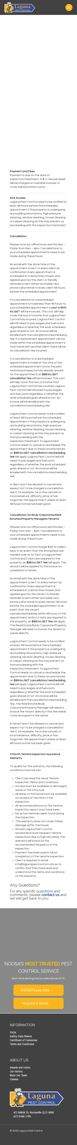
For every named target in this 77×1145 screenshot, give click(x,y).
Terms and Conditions (22, 1044)
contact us (50, 895)
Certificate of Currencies (23, 1040)
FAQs (13, 1032)
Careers (14, 1079)
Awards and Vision (20, 1067)
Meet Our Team (18, 1075)
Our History (16, 1071)
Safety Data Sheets (21, 1036)
